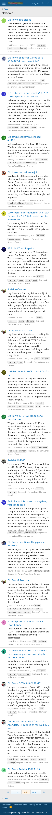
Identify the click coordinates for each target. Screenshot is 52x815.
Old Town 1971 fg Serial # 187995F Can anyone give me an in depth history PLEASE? (27, 654)
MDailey (11, 159)
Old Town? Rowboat (19, 580)
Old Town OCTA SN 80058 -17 (24, 683)
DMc (9, 447)
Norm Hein (12, 488)
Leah (10, 641)
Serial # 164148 (16, 460)
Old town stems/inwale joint (23, 172)
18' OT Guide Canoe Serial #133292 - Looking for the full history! (28, 94)
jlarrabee (11, 317)
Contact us (6, 804)
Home (4, 807)
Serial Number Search (25, 87)
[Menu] (4, 3)
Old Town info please (19, 19)
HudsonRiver (13, 80)
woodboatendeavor (16, 530)
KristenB (11, 403)
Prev (17, 792)
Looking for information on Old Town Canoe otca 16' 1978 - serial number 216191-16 (29, 216)
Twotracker (12, 45)
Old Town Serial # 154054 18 (24, 769)
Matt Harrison (14, 779)
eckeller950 (12, 276)
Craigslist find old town (20, 330)
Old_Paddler (13, 708)
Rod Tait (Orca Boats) (16, 200)
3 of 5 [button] (26, 792)
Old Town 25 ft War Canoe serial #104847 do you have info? (26, 59)
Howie (10, 570)
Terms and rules (20, 804)
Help (45, 804)
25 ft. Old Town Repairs (21, 248)
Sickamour (12, 670)
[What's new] (43, 3)
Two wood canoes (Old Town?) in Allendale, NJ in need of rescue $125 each (28, 725)
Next (34, 792)
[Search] (48, 3)
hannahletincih (14, 124)
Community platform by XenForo (25, 812)
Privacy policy (35, 804)
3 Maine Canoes (17, 289)
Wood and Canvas (15, 206)
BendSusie (12, 235)
